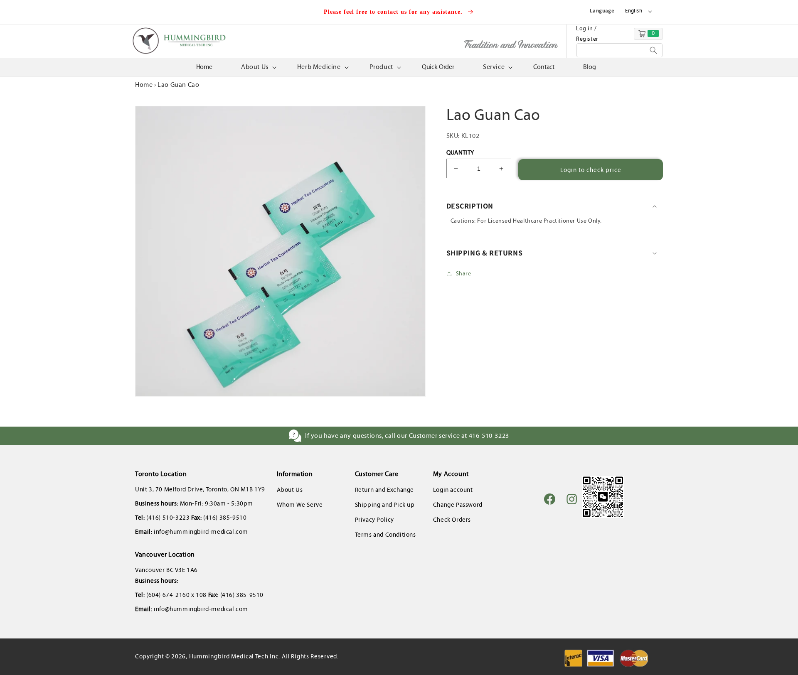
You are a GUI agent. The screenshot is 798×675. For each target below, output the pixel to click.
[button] (258, 67)
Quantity (460, 152)
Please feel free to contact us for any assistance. (394, 12)
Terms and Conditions (385, 534)
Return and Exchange (384, 489)
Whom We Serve (300, 504)
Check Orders (452, 519)
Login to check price (590, 170)
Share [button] (463, 273)
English (633, 10)
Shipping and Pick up (385, 504)
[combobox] (619, 50)
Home (144, 84)
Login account (453, 489)
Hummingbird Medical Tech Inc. (234, 656)
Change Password (458, 504)
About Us (290, 489)
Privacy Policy (374, 519)
